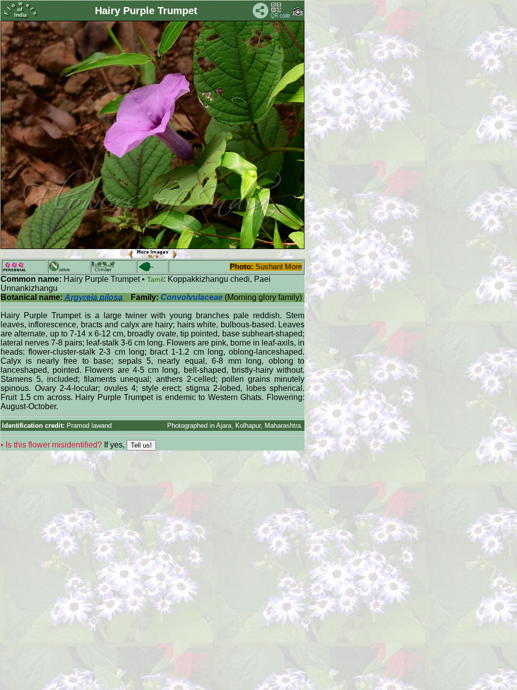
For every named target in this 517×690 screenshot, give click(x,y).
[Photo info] (298, 13)
